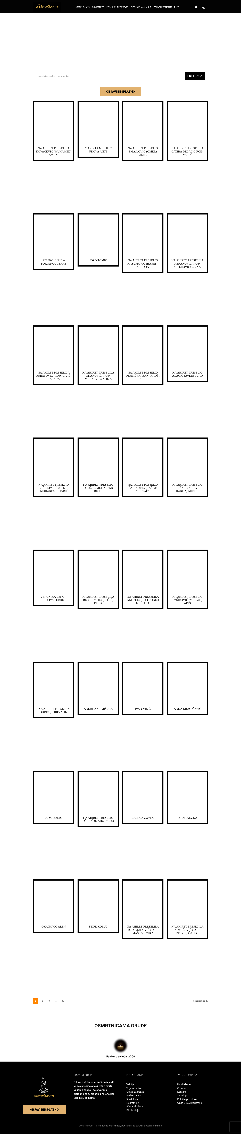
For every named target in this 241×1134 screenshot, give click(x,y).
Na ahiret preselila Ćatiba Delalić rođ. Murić (187, 151)
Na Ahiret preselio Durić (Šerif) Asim (54, 710)
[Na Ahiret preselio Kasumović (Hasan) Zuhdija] (142, 235)
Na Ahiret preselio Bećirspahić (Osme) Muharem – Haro (54, 488)
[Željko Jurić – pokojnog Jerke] (53, 235)
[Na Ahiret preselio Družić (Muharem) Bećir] (98, 460)
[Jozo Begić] (53, 793)
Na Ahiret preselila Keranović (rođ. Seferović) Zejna (187, 263)
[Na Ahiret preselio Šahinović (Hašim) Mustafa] (142, 460)
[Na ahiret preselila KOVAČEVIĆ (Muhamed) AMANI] (53, 123)
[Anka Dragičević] (187, 684)
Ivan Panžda (187, 817)
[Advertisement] (120, 42)
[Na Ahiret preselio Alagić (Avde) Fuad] (187, 348)
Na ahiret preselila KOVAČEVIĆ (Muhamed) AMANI (53, 151)
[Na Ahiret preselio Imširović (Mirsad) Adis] (187, 572)
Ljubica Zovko (142, 817)
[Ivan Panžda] (187, 793)
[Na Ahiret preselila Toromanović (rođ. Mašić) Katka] (142, 902)
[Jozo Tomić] (98, 235)
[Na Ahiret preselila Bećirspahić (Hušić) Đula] (98, 572)
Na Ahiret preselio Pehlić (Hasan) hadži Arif (143, 376)
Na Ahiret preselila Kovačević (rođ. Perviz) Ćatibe (187, 930)
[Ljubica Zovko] (142, 793)
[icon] (196, 7)
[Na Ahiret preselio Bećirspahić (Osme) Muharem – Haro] (53, 460)
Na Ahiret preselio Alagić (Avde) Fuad (187, 374)
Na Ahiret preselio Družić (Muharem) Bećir (98, 488)
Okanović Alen (53, 926)
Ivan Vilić (143, 708)
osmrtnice (114, 1125)
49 (63, 1001)
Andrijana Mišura (98, 708)
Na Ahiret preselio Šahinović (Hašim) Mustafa (143, 488)
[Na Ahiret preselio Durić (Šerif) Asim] (53, 684)
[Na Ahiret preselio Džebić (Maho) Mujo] (98, 793)
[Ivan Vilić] (142, 684)
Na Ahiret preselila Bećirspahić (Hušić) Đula (98, 600)
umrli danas (102, 1125)
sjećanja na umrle (153, 1125)
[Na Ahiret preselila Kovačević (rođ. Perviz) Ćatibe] (187, 902)
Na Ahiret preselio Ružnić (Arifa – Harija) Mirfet (187, 488)
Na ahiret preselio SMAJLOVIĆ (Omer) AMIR (143, 151)
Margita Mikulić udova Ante (98, 150)
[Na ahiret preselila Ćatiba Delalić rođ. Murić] (187, 123)
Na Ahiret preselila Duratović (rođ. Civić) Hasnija (53, 376)
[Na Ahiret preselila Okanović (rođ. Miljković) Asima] (98, 348)
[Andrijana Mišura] (98, 684)
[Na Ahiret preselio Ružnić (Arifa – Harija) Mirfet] (187, 460)
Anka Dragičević (187, 708)
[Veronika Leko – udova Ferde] (53, 572)
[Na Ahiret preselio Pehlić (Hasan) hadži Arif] (142, 348)
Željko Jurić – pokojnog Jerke (53, 262)
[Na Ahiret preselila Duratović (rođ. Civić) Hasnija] (53, 348)
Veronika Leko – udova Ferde (53, 598)
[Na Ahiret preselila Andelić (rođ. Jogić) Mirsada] (142, 572)
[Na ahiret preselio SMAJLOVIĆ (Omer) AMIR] (142, 123)
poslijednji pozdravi (131, 1125)
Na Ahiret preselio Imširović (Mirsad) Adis (187, 600)
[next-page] (70, 1001)
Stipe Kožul (98, 926)
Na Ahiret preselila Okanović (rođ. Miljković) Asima (98, 376)
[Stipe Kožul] (98, 902)
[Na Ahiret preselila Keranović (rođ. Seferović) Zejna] (187, 235)
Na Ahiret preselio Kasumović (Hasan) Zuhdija (142, 263)
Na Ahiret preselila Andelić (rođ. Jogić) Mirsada (143, 600)
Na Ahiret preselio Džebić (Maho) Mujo (98, 819)
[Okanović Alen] (53, 902)
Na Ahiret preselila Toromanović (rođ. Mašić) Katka (143, 930)
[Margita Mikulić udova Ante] (98, 123)
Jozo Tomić (98, 260)
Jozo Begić (53, 817)
